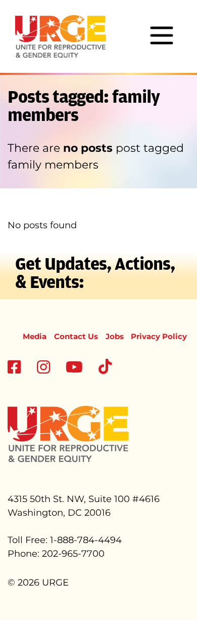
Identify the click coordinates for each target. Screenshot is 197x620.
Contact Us (76, 336)
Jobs (115, 336)
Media (34, 336)
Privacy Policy (159, 336)
